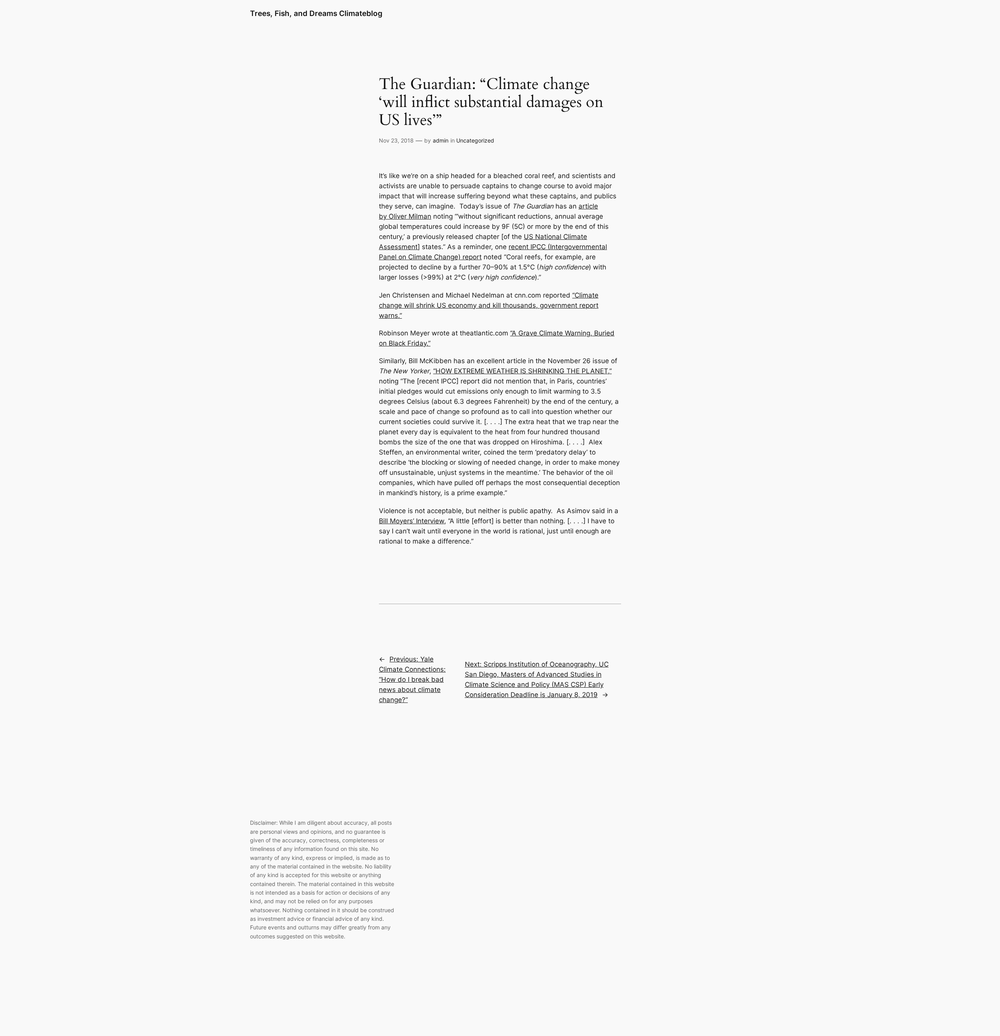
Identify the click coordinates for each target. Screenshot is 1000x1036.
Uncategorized (475, 140)
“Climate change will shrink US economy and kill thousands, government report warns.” (488, 305)
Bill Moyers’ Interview (411, 521)
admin (440, 140)
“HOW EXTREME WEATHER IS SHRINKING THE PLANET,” (522, 371)
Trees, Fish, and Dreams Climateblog (316, 13)
